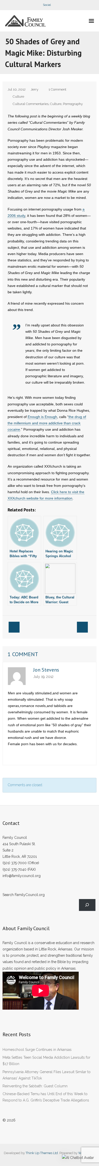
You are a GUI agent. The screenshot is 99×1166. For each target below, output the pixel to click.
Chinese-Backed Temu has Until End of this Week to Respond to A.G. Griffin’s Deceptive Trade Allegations (46, 1097)
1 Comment (57, 89)
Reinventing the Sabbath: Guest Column (35, 1086)
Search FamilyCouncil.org (24, 895)
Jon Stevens (46, 670)
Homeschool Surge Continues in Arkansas (37, 1050)
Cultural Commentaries (30, 104)
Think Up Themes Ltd (42, 1153)
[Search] (87, 905)
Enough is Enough (42, 417)
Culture (18, 96)
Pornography (73, 104)
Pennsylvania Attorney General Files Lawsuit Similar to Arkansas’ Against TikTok (47, 1075)
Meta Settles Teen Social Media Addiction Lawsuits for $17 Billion (46, 1060)
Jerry (34, 89)
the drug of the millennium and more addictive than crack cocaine (47, 423)
